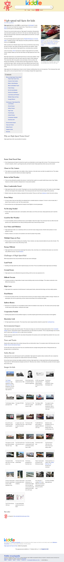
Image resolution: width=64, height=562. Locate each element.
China (14, 50)
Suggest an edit (44, 549)
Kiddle (5, 560)
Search (51, 7)
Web (25, 10)
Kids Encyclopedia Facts (9, 22)
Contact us (24, 560)
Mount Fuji (9, 384)
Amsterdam (53, 43)
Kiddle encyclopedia (15, 542)
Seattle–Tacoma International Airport (12, 345)
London (51, 41)
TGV (40, 482)
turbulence (44, 193)
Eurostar (42, 40)
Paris (42, 41)
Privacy (18, 560)
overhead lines (51, 322)
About (14, 560)
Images (29, 10)
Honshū (36, 39)
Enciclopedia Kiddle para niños (33, 560)
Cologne (42, 45)
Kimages (33, 10)
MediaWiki (24, 558)
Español (41, 10)
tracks (5, 28)
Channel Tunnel (50, 42)
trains (5, 27)
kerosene (21, 251)
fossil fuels (14, 332)
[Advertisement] (32, 14)
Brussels (56, 41)
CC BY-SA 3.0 (17, 557)
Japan (5, 40)
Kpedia (37, 10)
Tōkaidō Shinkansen (28, 39)
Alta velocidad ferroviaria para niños (21, 516)
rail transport (31, 25)
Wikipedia (6, 558)
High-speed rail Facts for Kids (10, 546)
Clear (48, 7)
